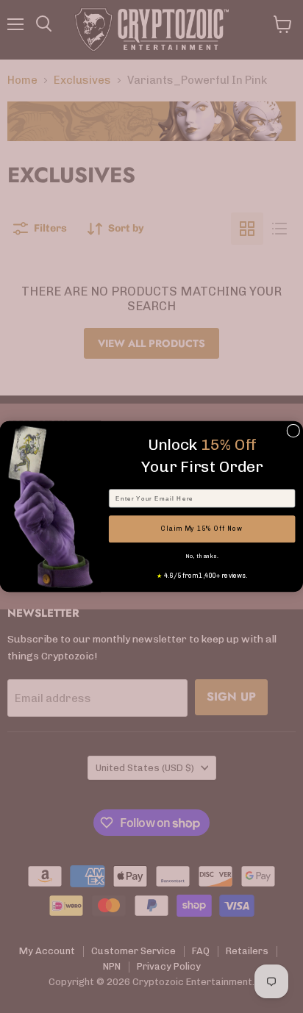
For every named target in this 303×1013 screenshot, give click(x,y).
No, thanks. (201, 556)
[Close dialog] (293, 431)
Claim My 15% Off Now (201, 528)
